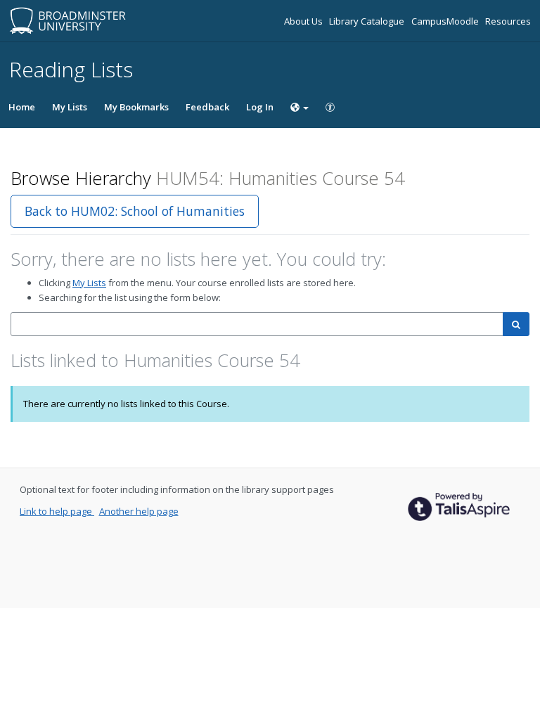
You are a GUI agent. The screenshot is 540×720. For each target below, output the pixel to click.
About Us (304, 21)
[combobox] (257, 324)
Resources (508, 21)
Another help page (139, 511)
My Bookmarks (136, 107)
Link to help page (57, 511)
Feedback (207, 107)
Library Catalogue (367, 21)
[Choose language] (299, 107)
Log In (260, 107)
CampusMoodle (446, 21)
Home (21, 107)
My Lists (69, 107)
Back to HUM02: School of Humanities (135, 210)
